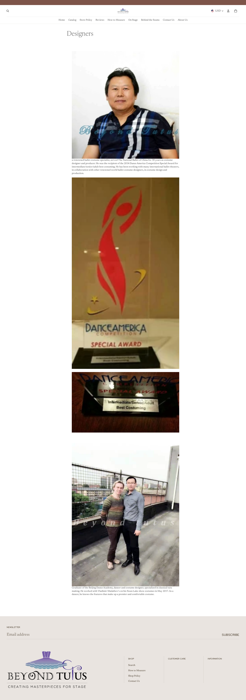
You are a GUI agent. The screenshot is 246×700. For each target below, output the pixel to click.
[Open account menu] (228, 11)
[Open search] (7, 11)
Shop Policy (134, 676)
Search (131, 665)
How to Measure (137, 670)
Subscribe (230, 635)
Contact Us (134, 681)
